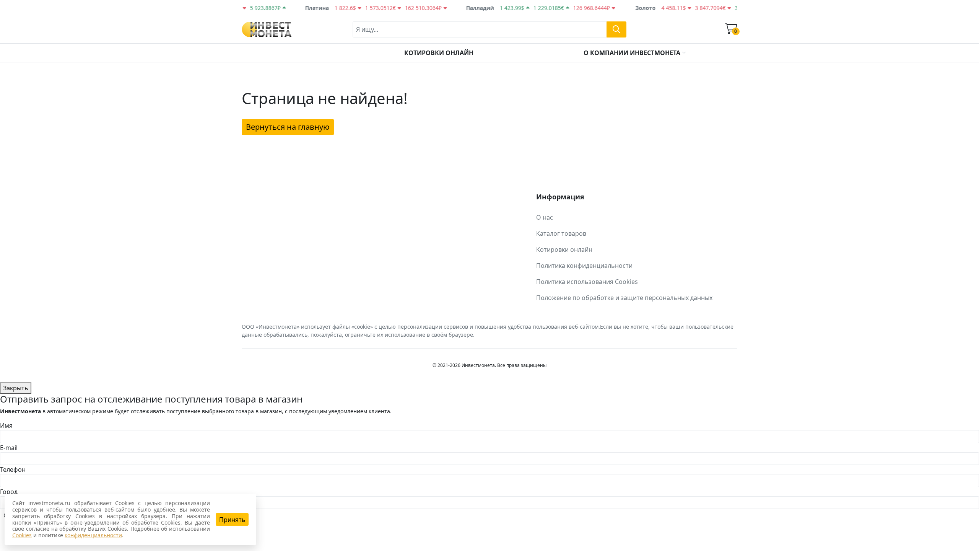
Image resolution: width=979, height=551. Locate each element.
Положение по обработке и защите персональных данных (624, 297)
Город (9, 491)
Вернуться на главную (288, 127)
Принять (232, 519)
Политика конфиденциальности (584, 265)
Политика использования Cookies (587, 281)
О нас (544, 217)
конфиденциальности (93, 535)
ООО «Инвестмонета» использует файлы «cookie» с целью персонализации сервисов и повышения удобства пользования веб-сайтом (420, 326)
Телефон (13, 469)
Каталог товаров (561, 233)
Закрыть (15, 388)
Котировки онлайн (564, 249)
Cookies (22, 535)
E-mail (9, 447)
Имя (6, 425)
